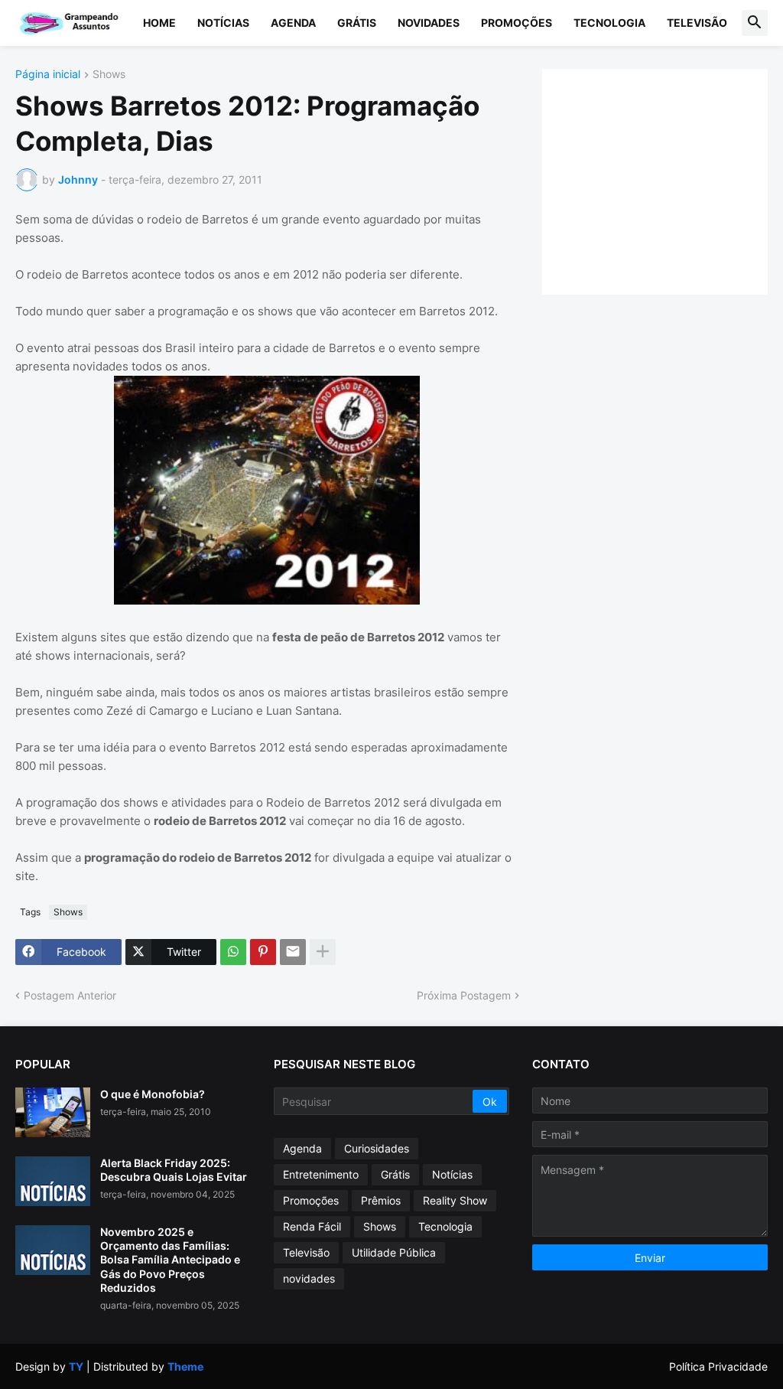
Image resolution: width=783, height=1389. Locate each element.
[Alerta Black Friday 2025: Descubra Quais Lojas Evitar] (52, 1181)
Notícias (223, 22)
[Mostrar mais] (323, 952)
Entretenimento (321, 1174)
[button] (755, 23)
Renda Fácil (312, 1226)
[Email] (293, 952)
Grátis (356, 22)
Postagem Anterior (70, 995)
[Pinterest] (263, 952)
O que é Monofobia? (152, 1093)
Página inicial (47, 74)
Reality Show (455, 1200)
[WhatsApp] (233, 952)
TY (76, 1366)
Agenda (293, 22)
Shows (109, 74)
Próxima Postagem (464, 995)
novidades (309, 1278)
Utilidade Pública (394, 1252)
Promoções (516, 22)
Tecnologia (609, 22)
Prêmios (381, 1200)
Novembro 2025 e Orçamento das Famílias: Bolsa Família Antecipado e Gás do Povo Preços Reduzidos (170, 1259)
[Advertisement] (670, 180)
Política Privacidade (718, 1366)
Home (159, 22)
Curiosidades (376, 1148)
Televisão (697, 22)
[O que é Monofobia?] (52, 1112)
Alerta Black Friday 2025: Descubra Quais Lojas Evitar (173, 1169)
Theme (185, 1366)
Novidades (429, 22)
